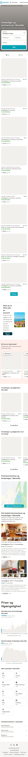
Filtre (21, 55)
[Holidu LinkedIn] (14, 744)
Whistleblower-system (19, 754)
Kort (8, 55)
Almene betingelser (14, 752)
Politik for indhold (8, 754)
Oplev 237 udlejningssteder (14, 506)
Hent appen (14, 2)
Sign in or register (7, 333)
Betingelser (5, 752)
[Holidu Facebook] (17, 744)
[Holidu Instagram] (11, 744)
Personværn (23, 752)
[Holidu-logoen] (4, 2)
